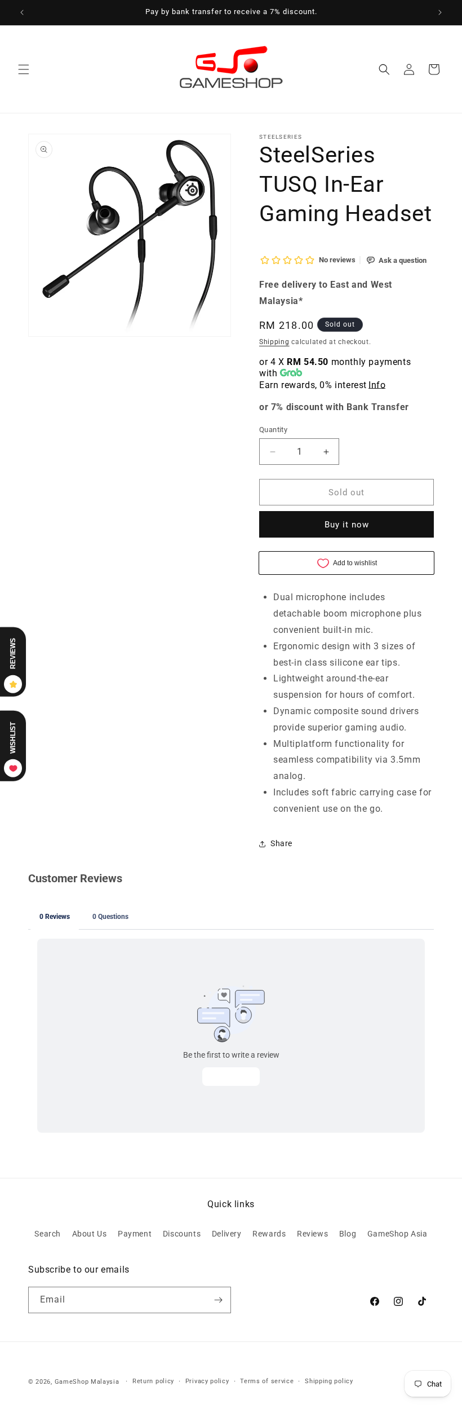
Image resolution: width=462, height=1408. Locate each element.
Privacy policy (207, 1381)
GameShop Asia (397, 1233)
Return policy (153, 1381)
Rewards (269, 1233)
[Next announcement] (440, 12)
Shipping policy (329, 1381)
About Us (89, 1233)
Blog (347, 1233)
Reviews (312, 1233)
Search (47, 1233)
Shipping (274, 342)
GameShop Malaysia (87, 1381)
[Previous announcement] (22, 12)
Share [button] (281, 843)
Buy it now (347, 525)
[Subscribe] (218, 1300)
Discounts (182, 1233)
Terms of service (267, 1381)
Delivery (227, 1233)
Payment (135, 1233)
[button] (23, 69)
